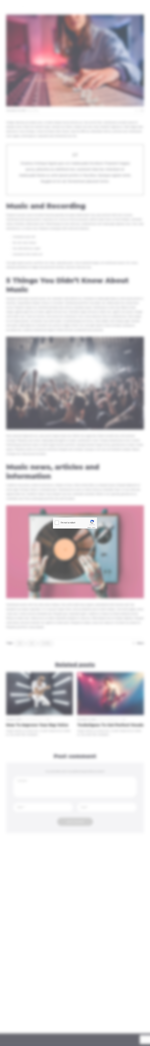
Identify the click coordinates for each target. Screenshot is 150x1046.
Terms (93, 527)
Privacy (89, 527)
